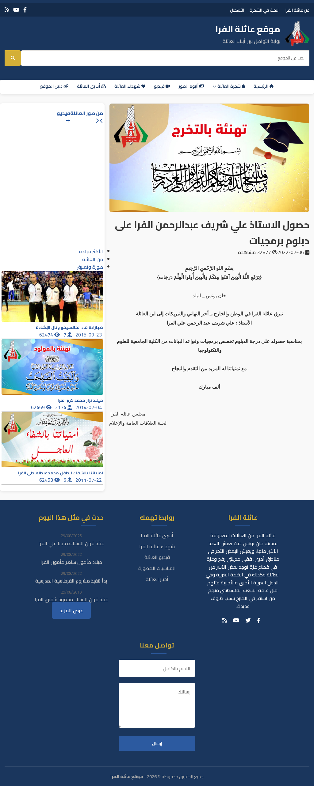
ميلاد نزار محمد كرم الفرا (80, 400)
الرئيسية (261, 86)
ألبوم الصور (189, 86)
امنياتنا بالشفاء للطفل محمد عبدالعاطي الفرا (60, 473)
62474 (46, 334)
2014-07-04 (89, 407)
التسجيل (237, 10)
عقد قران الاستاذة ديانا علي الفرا (71, 543)
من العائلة (92, 259)
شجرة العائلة (229, 86)
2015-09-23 (89, 334)
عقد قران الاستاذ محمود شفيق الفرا (71, 599)
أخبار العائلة (157, 579)
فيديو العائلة (157, 557)
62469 (38, 407)
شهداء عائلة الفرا (157, 546)
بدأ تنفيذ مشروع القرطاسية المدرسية (71, 580)
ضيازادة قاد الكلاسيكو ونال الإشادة (69, 327)
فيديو (160, 86)
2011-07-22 (89, 479)
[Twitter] (248, 620)
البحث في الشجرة (265, 10)
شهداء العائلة (127, 86)
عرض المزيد (71, 610)
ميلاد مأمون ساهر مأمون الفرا (71, 562)
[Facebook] (25, 10)
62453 (46, 479)
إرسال (157, 743)
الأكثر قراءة (91, 251)
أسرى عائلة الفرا (157, 535)
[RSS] (7, 10)
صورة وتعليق (90, 266)
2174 (61, 407)
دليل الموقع (51, 86)
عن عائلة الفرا (297, 10)
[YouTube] (16, 10)
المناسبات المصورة (157, 568)
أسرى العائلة (89, 86)
